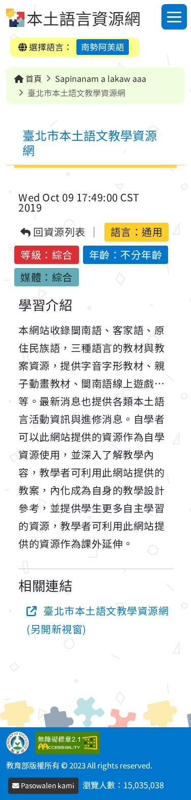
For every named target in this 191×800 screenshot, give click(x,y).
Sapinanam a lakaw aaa (100, 78)
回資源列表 (58, 232)
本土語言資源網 (83, 17)
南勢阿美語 (102, 47)
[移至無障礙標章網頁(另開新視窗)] (69, 741)
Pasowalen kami (46, 785)
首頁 (32, 78)
